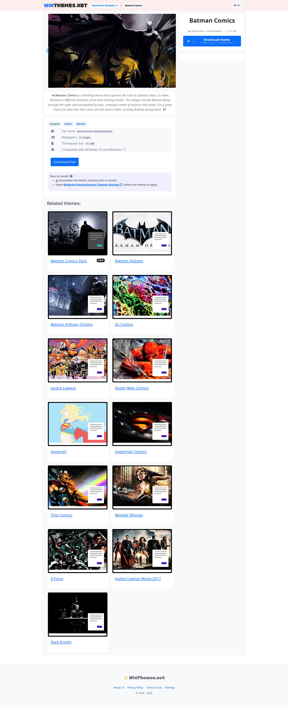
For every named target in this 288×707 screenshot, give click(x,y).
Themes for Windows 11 (105, 5)
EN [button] (238, 5)
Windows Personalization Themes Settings (91, 184)
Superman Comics (131, 451)
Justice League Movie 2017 (138, 578)
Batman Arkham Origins (72, 324)
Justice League (63, 387)
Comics (68, 123)
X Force (57, 578)
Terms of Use (154, 687)
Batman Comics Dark (69, 260)
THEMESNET (65, 5)
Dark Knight (61, 641)
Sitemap (169, 687)
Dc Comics (124, 324)
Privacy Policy (135, 687)
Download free (65, 162)
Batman (80, 123)
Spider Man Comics (131, 387)
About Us (119, 687)
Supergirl (59, 451)
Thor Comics (61, 514)
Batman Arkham (129, 260)
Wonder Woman (129, 514)
